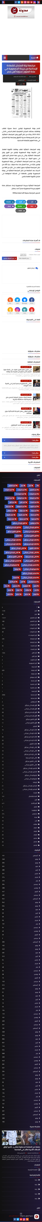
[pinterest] (31, 2)
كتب (35, 590)
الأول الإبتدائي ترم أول (19, 523)
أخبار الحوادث (8, 489)
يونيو (20, 862)
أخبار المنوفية (21, 506)
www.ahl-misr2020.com (33, 1153)
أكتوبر (20, 891)
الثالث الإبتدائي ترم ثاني (12, 540)
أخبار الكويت (33, 506)
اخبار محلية (11, 519)
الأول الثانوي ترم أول (13, 531)
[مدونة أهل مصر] (21, 12)
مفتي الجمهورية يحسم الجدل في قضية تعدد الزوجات (18, 384)
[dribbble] (25, 2)
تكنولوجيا (26, 586)
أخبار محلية (23, 519)
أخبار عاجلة (34, 515)
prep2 (9, 590)
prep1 (18, 590)
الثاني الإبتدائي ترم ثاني (30, 552)
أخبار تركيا (9, 506)
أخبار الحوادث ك (20, 494)
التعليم (18, 535)
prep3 (35, 594)
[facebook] (15, 2)
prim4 (26, 594)
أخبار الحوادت (21, 489)
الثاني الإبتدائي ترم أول (17, 548)
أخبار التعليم (21, 80)
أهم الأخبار (13, 581)
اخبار (22, 485)
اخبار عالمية (10, 515)
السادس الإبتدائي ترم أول (30, 573)
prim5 (18, 594)
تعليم (35, 586)
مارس (20, 873)
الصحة (15, 577)
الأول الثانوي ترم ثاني (31, 535)
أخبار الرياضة (33, 498)
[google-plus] (28, 2)
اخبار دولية (23, 510)
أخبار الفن (22, 502)
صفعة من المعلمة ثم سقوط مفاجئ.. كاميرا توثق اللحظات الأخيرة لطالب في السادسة (21, 1148)
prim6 (9, 594)
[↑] (21, 1213)
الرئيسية (33, 57)
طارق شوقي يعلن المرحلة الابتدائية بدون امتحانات (18, 412)
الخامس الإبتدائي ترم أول (12, 561)
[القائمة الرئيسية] (4, 57)
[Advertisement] (21, 38)
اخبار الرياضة (21, 498)
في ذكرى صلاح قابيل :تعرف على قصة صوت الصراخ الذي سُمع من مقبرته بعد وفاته (17, 370)
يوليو (20, 859)
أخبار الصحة (9, 498)
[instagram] (34, 2)
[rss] (22, 2)
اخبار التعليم (33, 489)
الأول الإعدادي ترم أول (13, 527)
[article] (21, 221)
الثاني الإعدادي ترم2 (31, 556)
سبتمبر (20, 895)
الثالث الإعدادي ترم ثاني (12, 544)
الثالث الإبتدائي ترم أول (30, 540)
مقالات (27, 590)
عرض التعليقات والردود (8, 258)
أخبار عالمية (22, 515)
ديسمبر (20, 884)
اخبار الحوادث (33, 494)
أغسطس (20, 855)
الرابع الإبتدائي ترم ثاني (30, 569)
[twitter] (19, 2)
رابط (36, 1180)
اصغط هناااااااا (17, 192)
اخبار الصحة (33, 502)
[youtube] (21, 1219)
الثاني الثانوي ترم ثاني (31, 561)
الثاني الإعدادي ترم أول (11, 552)
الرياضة (17, 569)
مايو (20, 866)
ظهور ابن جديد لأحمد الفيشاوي (21, 425)
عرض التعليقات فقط (24, 258)
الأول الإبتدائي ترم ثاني (30, 527)
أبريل (20, 870)
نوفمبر (20, 888)
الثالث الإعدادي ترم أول (30, 544)
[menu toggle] (38, 2)
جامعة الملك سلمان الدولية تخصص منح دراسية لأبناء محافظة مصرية (19, 398)
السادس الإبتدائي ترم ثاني (29, 577)
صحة (6, 586)
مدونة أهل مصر (13, 1216)
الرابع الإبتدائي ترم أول (11, 565)
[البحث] (3, 2)
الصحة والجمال (33, 581)
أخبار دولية (34, 510)
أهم (22, 581)
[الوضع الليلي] (36, 1216)
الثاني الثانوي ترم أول (14, 556)
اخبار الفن (12, 502)
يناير (20, 880)
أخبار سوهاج (10, 510)
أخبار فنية (34, 519)
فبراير (20, 877)
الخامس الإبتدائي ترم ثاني (29, 565)
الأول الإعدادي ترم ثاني (30, 531)
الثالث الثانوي (33, 548)
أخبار (30, 485)
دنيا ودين (15, 586)
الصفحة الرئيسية (32, 80)
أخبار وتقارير (33, 523)
